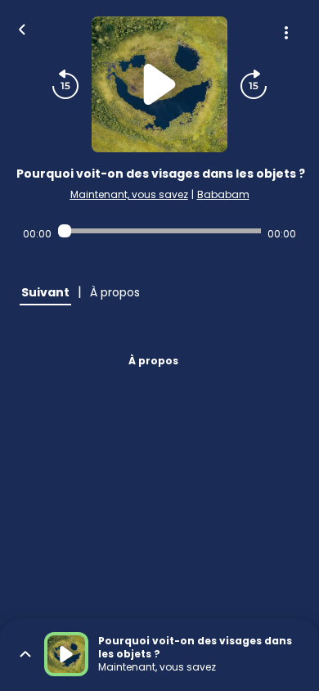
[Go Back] (22, 28)
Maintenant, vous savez (129, 194)
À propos (153, 361)
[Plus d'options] (286, 32)
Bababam (223, 194)
